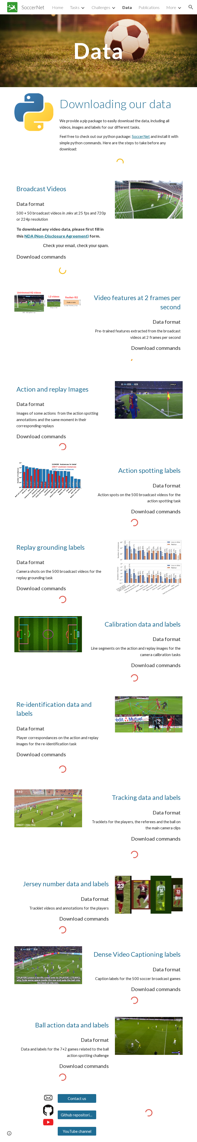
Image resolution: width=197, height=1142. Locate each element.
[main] (98, 51)
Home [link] (57, 7)
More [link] (171, 7)
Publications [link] (149, 7)
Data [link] (127, 7)
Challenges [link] (101, 7)
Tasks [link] (75, 7)
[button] (191, 7)
